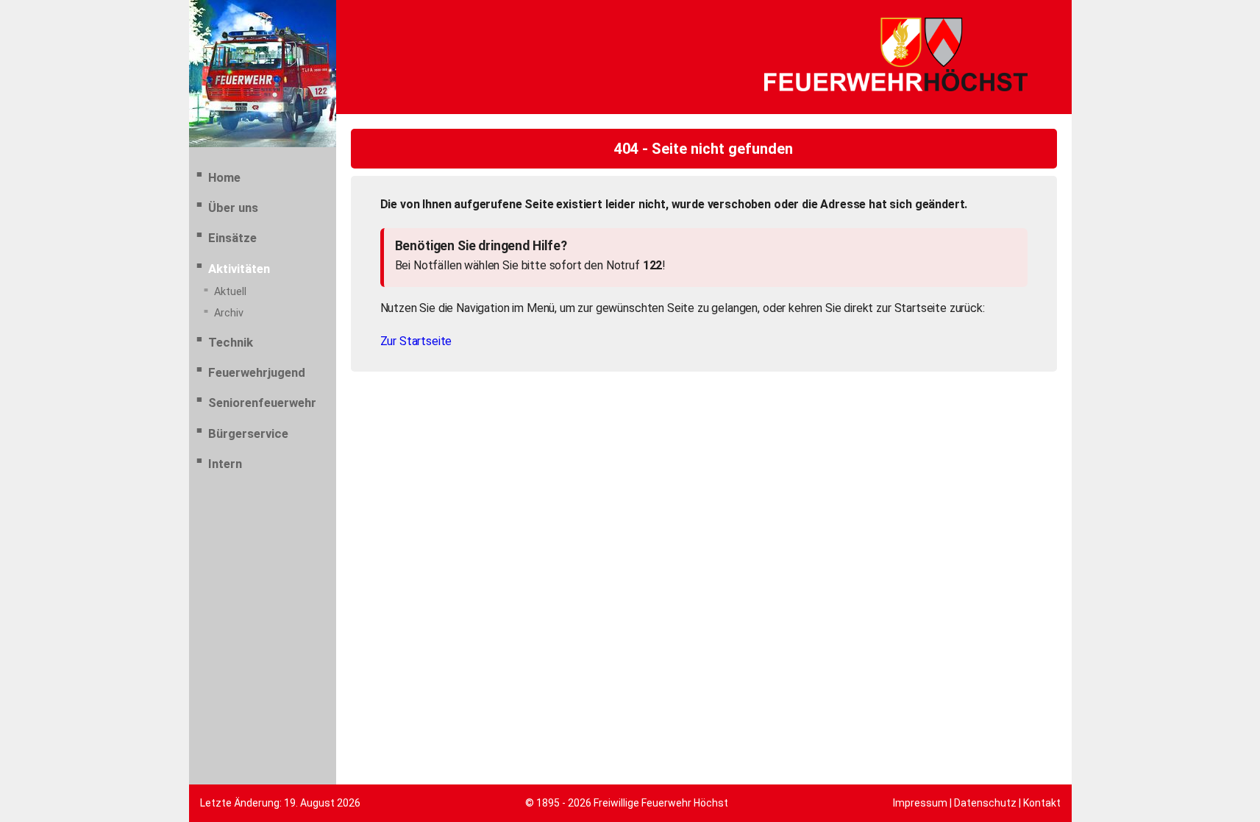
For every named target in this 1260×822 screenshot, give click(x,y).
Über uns (233, 207)
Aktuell (230, 292)
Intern (225, 463)
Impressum (920, 803)
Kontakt (1042, 803)
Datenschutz (985, 803)
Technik (230, 342)
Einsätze (232, 237)
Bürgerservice (248, 433)
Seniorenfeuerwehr (262, 402)
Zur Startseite (416, 341)
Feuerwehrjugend (256, 372)
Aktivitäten (239, 268)
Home (224, 177)
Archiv (228, 313)
